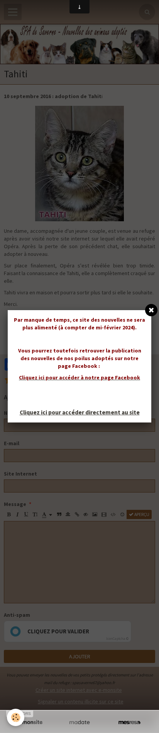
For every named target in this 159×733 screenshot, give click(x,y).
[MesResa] (129, 722)
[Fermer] (151, 310)
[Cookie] (15, 717)
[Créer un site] (29, 722)
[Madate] (79, 722)
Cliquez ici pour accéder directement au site (80, 412)
